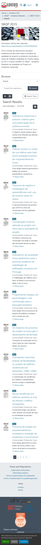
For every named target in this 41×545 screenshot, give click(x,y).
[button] (9, 5)
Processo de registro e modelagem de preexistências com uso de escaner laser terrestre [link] (24, 192)
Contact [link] (21, 487)
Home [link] (3, 13)
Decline (14, 542)
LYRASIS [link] (20, 532)
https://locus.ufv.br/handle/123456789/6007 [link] (19, 46)
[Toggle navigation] (37, 5)
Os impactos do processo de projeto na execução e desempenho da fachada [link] (25, 331)
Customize (23, 542)
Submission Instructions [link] (20, 470)
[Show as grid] (9, 96)
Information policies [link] (20, 473)
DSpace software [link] (10, 529)
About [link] (20, 490)
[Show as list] (5, 96)
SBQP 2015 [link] (35, 16)
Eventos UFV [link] (14, 13)
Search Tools (31, 96)
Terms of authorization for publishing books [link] (20, 478)
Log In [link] (29, 5)
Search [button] (34, 88)
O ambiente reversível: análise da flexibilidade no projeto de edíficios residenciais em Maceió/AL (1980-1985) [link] (24, 364)
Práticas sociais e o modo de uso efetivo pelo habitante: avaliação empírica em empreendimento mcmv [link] (25, 155)
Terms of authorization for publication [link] (20, 475)
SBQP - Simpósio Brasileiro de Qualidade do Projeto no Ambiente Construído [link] (15, 16)
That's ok (6, 542)
